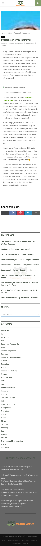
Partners (34, 541)
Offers (3, 421)
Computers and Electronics (11, 357)
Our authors (25, 541)
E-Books (4, 361)
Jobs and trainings (8, 397)
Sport (3, 431)
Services (4, 424)
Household (5, 391)
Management (6, 408)
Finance (4, 374)
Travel (3, 444)
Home (4, 541)
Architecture (5, 331)
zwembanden (8, 100)
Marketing (5, 411)
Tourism (4, 438)
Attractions (5, 337)
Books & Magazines (8, 351)
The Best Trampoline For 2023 (12, 470)
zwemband (28, 97)
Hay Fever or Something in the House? (15, 249)
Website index (16, 544)
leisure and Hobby (8, 404)
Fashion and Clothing (9, 371)
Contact (25, 544)
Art (2, 334)
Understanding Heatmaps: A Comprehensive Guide (20, 265)
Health (3, 384)
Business (4, 354)
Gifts (3, 36)
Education (5, 364)
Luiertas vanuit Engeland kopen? (12, 489)
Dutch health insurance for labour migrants (16, 467)
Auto (3, 341)
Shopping (4, 428)
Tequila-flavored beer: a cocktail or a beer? (17, 254)
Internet (4, 394)
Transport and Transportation (12, 441)
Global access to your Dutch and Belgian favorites (20, 260)
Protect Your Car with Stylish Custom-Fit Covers (19, 298)
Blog (3, 347)
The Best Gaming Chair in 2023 (12, 507)
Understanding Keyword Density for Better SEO (19, 270)
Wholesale (5, 448)
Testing (4, 434)
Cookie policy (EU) (14, 541)
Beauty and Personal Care (10, 344)
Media (3, 414)
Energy (3, 367)
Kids (3, 401)
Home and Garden (8, 388)
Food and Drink (7, 377)
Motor (3, 418)
